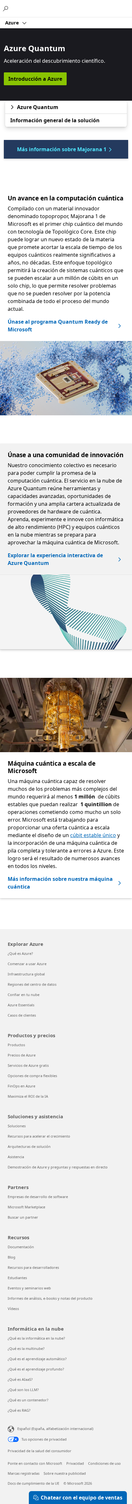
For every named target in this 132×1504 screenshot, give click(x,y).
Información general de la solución (55, 120)
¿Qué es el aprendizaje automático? (37, 1358)
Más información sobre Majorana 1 (61, 149)
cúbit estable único (93, 835)
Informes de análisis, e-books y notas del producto (50, 1298)
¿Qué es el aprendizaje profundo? (36, 1369)
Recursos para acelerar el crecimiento (39, 1136)
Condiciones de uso (104, 1463)
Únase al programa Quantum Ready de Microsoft (58, 325)
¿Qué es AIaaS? (20, 1379)
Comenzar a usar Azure (27, 963)
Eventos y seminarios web (29, 1288)
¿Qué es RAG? (19, 1410)
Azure (12, 22)
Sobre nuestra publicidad (65, 1473)
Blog (11, 1257)
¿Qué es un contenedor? (28, 1400)
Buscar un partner (23, 1217)
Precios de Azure (22, 1055)
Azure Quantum (37, 107)
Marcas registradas (23, 1473)
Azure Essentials (21, 1004)
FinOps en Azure (21, 1086)
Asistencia (16, 1156)
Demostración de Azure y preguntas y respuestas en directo (58, 1167)
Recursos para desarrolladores (33, 1267)
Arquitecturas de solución (29, 1146)
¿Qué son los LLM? (23, 1389)
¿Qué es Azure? (20, 953)
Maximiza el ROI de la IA (28, 1096)
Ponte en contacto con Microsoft (35, 1463)
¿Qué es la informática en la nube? (36, 1338)
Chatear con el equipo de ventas (81, 1497)
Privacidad (75, 1463)
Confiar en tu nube (23, 994)
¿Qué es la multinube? (26, 1348)
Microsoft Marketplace (26, 1206)
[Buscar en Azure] (6, 8)
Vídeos (13, 1308)
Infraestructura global (26, 974)
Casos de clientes (22, 1015)
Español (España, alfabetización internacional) (55, 1428)
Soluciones (17, 1125)
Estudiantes (17, 1277)
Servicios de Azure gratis (28, 1065)
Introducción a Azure (35, 78)
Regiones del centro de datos (32, 984)
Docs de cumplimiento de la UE (33, 1483)
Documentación (21, 1246)
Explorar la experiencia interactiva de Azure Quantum (55, 559)
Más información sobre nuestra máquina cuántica (60, 882)
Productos (16, 1044)
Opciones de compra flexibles (32, 1075)
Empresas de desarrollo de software (38, 1196)
